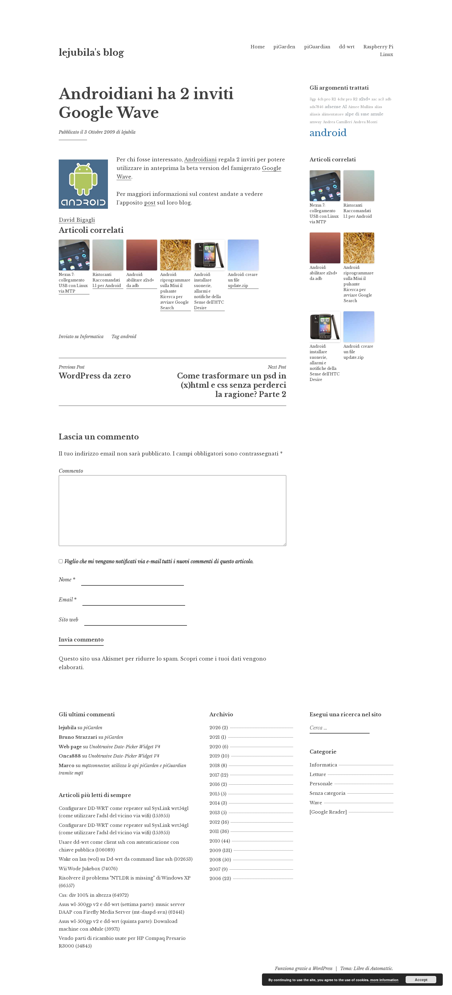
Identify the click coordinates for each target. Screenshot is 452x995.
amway (316, 122)
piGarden (284, 47)
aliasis (315, 114)
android (128, 336)
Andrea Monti (365, 122)
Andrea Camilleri (337, 122)
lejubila (128, 132)
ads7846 (316, 107)
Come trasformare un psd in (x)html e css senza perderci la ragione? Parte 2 (231, 381)
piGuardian (317, 47)
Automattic (381, 968)
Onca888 (70, 756)
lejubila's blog (91, 52)
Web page (70, 747)
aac (374, 99)
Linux (386, 54)
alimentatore (333, 114)
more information (384, 979)
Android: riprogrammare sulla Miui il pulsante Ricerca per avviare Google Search (175, 291)
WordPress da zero (95, 372)
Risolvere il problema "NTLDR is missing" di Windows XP (125, 878)
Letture (318, 774)
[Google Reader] (328, 812)
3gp (313, 99)
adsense (333, 106)
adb (388, 99)
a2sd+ (364, 99)
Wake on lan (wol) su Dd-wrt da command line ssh (115, 859)
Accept (421, 979)
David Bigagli (77, 220)
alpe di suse (357, 114)
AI (344, 106)
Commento (71, 471)
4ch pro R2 (326, 99)
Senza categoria (327, 793)
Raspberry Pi (378, 47)
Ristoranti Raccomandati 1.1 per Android (107, 280)
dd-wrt (347, 47)
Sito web (68, 620)
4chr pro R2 (347, 99)
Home (258, 47)
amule (377, 114)
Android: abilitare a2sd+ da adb (140, 280)
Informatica (92, 336)
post (150, 203)
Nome (67, 579)
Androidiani (200, 159)
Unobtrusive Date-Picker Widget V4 (124, 747)
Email (68, 600)
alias (378, 107)
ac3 (381, 99)
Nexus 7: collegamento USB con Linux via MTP (73, 282)
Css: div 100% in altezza (85, 895)
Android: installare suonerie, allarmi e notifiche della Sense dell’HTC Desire (209, 291)
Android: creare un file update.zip (243, 280)
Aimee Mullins (360, 107)
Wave (316, 803)
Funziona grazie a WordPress (303, 968)
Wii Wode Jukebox (79, 869)
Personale (321, 784)
